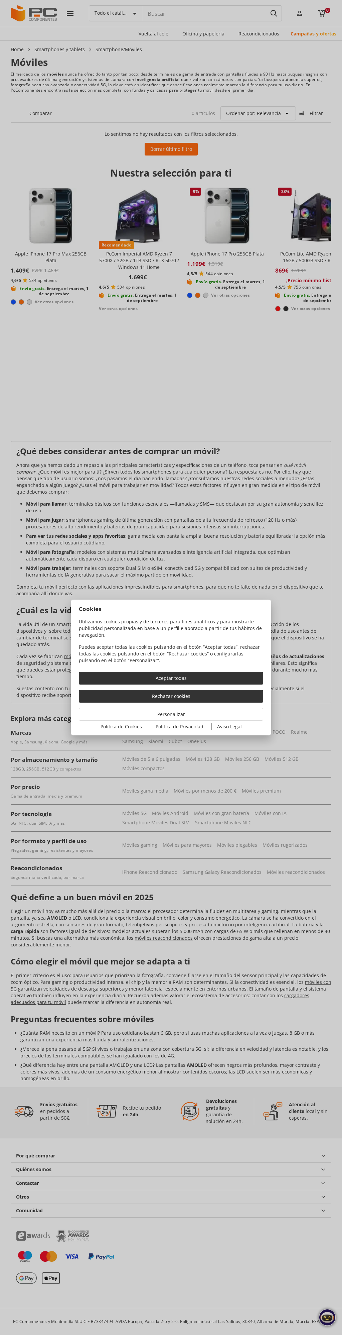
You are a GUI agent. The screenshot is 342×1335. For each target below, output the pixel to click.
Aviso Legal (229, 726)
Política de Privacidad (179, 726)
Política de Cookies (121, 726)
